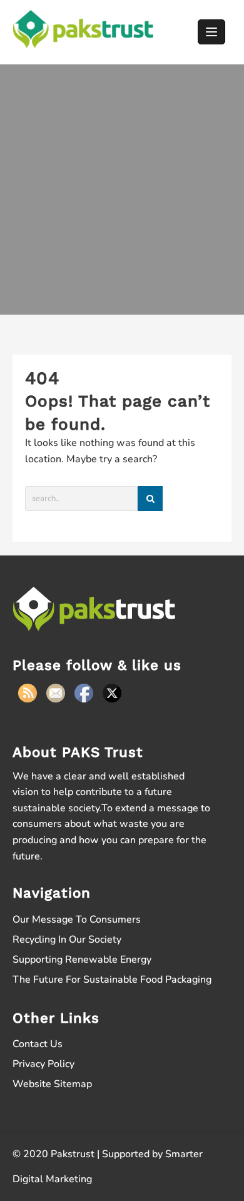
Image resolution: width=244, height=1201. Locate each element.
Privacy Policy (43, 1064)
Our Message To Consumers (77, 919)
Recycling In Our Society (67, 939)
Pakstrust (72, 1154)
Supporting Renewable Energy (82, 959)
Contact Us (38, 1044)
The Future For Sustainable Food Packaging (112, 979)
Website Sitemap (52, 1084)
